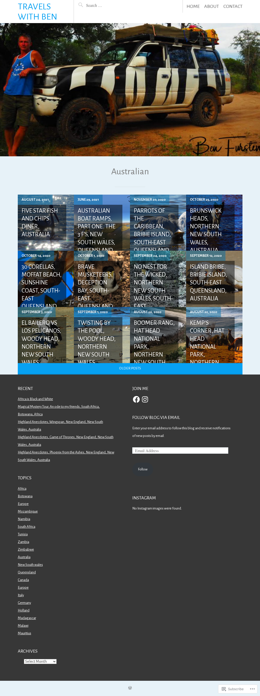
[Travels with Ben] (130, 89)
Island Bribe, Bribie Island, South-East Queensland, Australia (208, 283)
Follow (143, 469)
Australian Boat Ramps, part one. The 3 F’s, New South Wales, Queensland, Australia (97, 235)
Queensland (27, 572)
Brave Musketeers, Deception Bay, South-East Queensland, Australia (96, 291)
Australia (24, 557)
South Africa (26, 527)
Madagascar (27, 618)
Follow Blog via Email (156, 417)
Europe (23, 504)
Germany (24, 603)
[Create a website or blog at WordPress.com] (130, 688)
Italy (21, 595)
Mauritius (24, 633)
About (211, 6)
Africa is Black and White (35, 399)
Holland (23, 610)
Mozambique (28, 511)
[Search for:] (104, 5)
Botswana (25, 496)
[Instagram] (145, 399)
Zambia (23, 542)
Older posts (130, 368)
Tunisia (23, 534)
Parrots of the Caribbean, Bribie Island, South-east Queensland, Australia (152, 235)
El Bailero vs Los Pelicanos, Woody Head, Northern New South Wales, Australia (41, 347)
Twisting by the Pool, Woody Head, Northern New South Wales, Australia (97, 347)
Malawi (23, 625)
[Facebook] (136, 399)
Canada (23, 580)
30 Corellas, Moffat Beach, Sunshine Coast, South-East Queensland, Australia (41, 291)
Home (193, 6)
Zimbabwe (26, 549)
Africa (22, 488)
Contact (232, 6)
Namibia (24, 519)
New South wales (30, 565)
